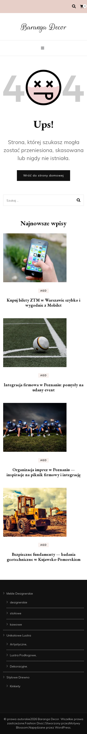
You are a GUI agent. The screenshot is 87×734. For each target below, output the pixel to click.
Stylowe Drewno (18, 677)
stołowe (15, 613)
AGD (43, 290)
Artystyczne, (18, 644)
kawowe (16, 624)
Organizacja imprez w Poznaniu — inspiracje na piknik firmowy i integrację (43, 472)
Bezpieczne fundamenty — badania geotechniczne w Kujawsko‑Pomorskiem (43, 557)
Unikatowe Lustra (19, 635)
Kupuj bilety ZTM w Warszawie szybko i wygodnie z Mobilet (43, 302)
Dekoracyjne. (19, 666)
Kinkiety (15, 686)
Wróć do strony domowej (43, 175)
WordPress (63, 727)
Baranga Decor (44, 27)
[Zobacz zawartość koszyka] (82, 6)
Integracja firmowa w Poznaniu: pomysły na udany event (43, 387)
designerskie (18, 602)
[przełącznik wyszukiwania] (74, 6)
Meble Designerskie (20, 593)
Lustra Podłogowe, (23, 655)
